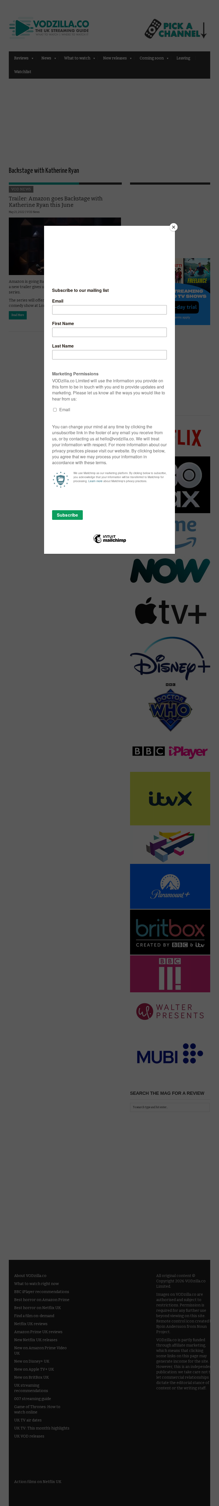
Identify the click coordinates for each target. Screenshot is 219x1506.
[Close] (174, 227)
